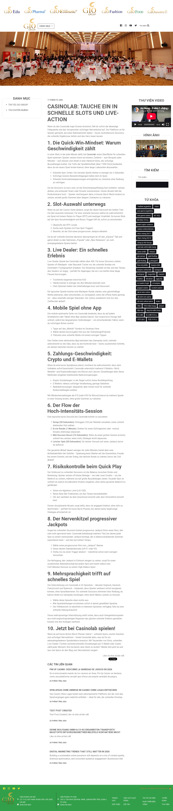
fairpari (152, 252)
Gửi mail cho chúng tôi (158, 788)
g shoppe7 (153, 261)
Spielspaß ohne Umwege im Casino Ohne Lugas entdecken (83, 690)
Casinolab (91, 154)
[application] (151, 116)
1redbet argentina (144, 206)
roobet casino (157, 288)
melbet (140, 279)
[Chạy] (135, 124)
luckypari (140, 274)
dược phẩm (141, 252)
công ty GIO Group (144, 243)
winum (161, 306)
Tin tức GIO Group (18, 104)
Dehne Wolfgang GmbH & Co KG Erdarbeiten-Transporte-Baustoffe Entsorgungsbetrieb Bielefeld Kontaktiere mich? (85, 731)
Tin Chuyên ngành (18, 110)
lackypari (158, 270)
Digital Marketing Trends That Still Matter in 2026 (79, 751)
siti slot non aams (144, 297)
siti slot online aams (145, 301)
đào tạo (140, 310)
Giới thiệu (116, 804)
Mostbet (149, 279)
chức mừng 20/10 (144, 238)
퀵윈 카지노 (152, 319)
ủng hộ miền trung (154, 310)
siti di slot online (143, 292)
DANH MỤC (45, 26)
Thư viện (165, 804)
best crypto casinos (145, 225)
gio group (141, 256)
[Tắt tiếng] (163, 124)
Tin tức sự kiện (149, 798)
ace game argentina (145, 211)
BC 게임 (157, 215)
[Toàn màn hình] (167, 124)
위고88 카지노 (151, 315)
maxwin (161, 274)
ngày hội (159, 279)
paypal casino (142, 288)
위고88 (140, 315)
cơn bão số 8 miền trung (146, 247)
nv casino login (143, 283)
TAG (139, 306)
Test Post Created (61, 710)
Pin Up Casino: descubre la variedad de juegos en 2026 (81, 669)
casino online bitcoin (145, 229)
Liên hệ (143, 788)
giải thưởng (152, 256)
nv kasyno (156, 283)
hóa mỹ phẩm (142, 265)
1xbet (156, 206)
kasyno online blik (144, 270)
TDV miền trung (150, 306)
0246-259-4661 (25, 805)
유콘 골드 (141, 319)
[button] (144, 25)
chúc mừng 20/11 (144, 234)
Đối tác (127, 804)
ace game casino (144, 215)
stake (158, 301)
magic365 (151, 274)
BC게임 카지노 (143, 220)
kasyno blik (155, 265)
